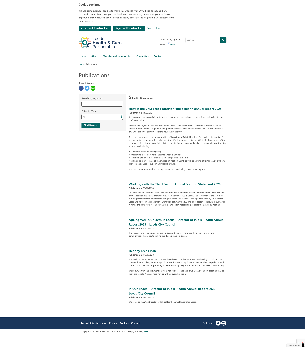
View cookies (153, 28)
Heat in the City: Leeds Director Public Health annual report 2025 (175, 109)
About (94, 56)
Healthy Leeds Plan (142, 251)
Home (83, 56)
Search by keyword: (92, 98)
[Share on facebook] (81, 88)
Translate (172, 44)
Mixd (146, 331)
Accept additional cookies (94, 28)
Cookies (124, 323)
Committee (142, 56)
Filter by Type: (89, 111)
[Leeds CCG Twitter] (218, 323)
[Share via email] (93, 88)
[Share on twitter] (87, 88)
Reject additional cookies (129, 28)
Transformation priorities (117, 56)
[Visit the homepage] (100, 43)
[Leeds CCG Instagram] (223, 323)
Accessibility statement (94, 323)
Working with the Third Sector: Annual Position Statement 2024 (175, 184)
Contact (158, 56)
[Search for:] (203, 40)
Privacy (113, 323)
